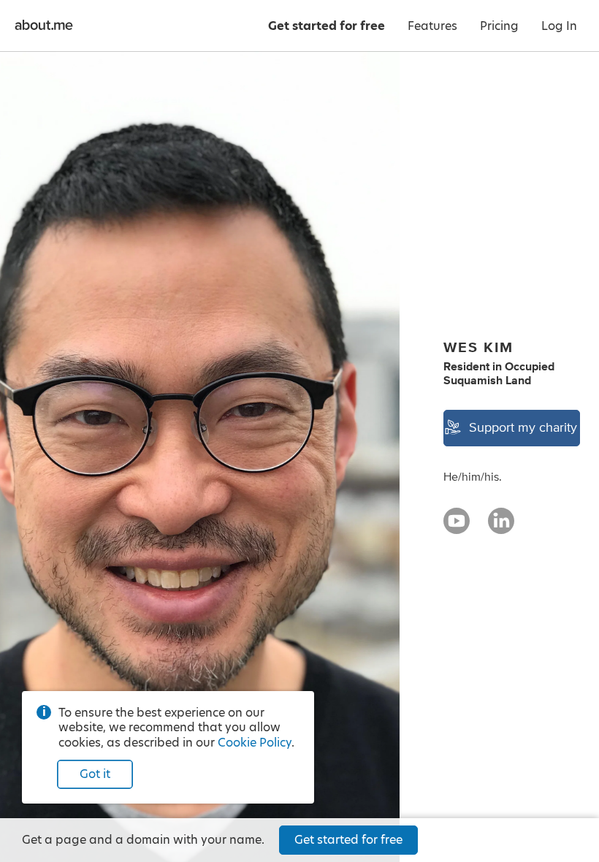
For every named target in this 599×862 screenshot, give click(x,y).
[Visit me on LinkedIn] (501, 527)
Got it (95, 774)
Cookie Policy (254, 742)
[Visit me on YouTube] (456, 527)
